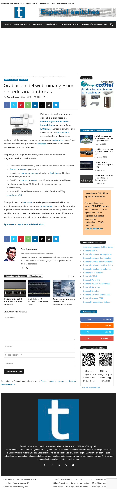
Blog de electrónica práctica (64, 453)
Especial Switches (91, 291)
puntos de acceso (29, 173)
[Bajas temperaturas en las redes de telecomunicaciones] (64, 288)
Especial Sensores (91, 287)
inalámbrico (57, 140)
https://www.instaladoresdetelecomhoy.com (37, 253)
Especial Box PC (90, 251)
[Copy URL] (63, 105)
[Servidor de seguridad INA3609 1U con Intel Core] (86, 152)
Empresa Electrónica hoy (40, 453)
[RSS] (58, 465)
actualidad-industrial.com (17, 449)
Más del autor (35, 276)
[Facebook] (7, 105)
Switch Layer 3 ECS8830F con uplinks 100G (38, 302)
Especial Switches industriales (96, 295)
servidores (12, 195)
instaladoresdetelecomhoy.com (65, 456)
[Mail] (51, 465)
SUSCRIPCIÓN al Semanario (94, 24)
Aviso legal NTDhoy (65, 4)
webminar (28, 202)
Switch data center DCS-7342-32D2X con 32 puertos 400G (103, 138)
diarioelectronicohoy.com (18, 453)
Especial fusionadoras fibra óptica (98, 265)
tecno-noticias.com (71, 459)
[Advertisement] (58, 50)
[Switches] (49, 173)
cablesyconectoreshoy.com (40, 449)
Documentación (16, 77)
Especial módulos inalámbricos (97, 269)
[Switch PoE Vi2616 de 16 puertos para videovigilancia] (86, 179)
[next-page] (73, 276)
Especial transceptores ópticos (96, 302)
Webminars (44, 4)
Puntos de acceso (18, 169)
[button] (111, 24)
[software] (37, 143)
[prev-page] (69, 276)
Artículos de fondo (69, 24)
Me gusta (107, 319)
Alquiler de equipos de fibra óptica (98, 247)
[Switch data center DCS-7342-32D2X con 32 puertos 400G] (86, 139)
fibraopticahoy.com (85, 453)
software (42, 143)
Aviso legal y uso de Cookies (77, 486)
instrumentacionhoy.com (90, 456)
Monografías (101, 479)
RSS (53, 4)
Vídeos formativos (60, 483)
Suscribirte (106, 338)
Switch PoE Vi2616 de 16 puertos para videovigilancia (103, 177)
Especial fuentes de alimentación (97, 262)
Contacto (38, 24)
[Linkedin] (35, 105)
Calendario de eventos (80, 483)
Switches (54, 173)
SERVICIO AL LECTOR (84, 479)
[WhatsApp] (28, 105)
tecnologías (46, 206)
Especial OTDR (90, 276)
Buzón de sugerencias (63, 479)
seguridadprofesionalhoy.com (50, 459)
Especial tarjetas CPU (93, 298)
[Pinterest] (21, 105)
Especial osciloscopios (93, 273)
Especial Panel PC (91, 280)
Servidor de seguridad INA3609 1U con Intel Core (103, 151)
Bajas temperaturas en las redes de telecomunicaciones (64, 302)
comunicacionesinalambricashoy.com (69, 449)
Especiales (30, 4)
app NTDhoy (58, 486)
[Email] (42, 105)
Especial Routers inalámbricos (96, 284)
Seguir (108, 325)
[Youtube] (72, 465)
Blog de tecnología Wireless (99, 449)
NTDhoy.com (107, 456)
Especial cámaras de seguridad (97, 258)
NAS (20, 195)
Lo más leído (51, 24)
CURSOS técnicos (99, 483)
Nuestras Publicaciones (11, 4)
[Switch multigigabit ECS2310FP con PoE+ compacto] (15, 288)
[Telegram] (56, 105)
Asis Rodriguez (13, 97)
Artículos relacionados (15, 276)
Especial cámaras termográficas (97, 254)
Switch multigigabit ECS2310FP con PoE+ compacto (13, 301)
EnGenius (23, 80)
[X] (14, 105)
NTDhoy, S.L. (91, 446)
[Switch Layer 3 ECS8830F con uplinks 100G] (39, 288)
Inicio (6, 77)
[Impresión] (49, 105)
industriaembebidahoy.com (39, 456)
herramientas (62, 132)
